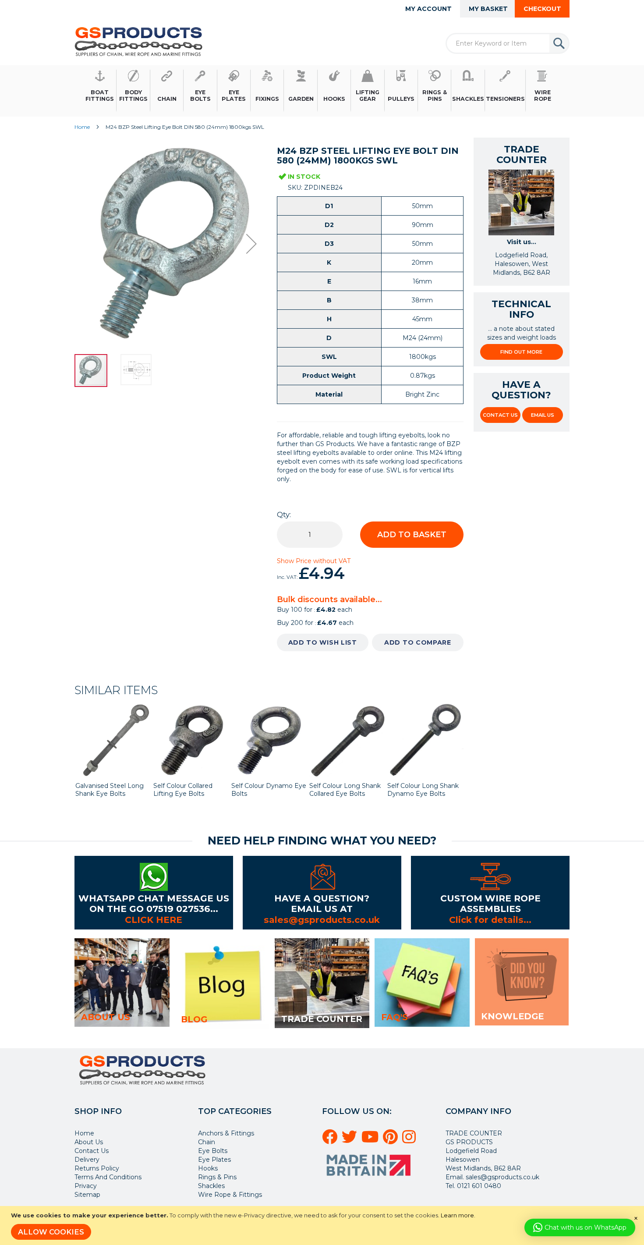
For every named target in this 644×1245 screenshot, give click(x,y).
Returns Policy (96, 1168)
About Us (88, 1142)
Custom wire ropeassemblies (490, 903)
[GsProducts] (138, 41)
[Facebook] (331, 1140)
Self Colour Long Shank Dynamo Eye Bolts (423, 790)
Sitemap (87, 1195)
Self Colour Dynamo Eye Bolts (268, 790)
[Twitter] (351, 1140)
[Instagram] (410, 1140)
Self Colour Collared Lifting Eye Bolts (182, 790)
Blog (194, 1019)
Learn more (457, 1215)
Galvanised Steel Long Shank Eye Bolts (109, 790)
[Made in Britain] (370, 1179)
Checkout (542, 9)
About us (105, 1017)
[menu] (322, 91)
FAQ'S (394, 1017)
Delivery (86, 1159)
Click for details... (490, 919)
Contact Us (500, 415)
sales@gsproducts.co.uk (322, 919)
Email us (542, 415)
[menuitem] (100, 91)
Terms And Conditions (108, 1177)
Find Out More (521, 352)
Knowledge (512, 1016)
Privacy (85, 1186)
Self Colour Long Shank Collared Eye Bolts (345, 790)
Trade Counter (321, 1019)
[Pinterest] (391, 1140)
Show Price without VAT (313, 561)
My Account (428, 9)
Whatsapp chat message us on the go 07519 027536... (153, 903)
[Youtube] (371, 1140)
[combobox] (508, 43)
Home (82, 127)
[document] (323, 1225)
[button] (251, 243)
